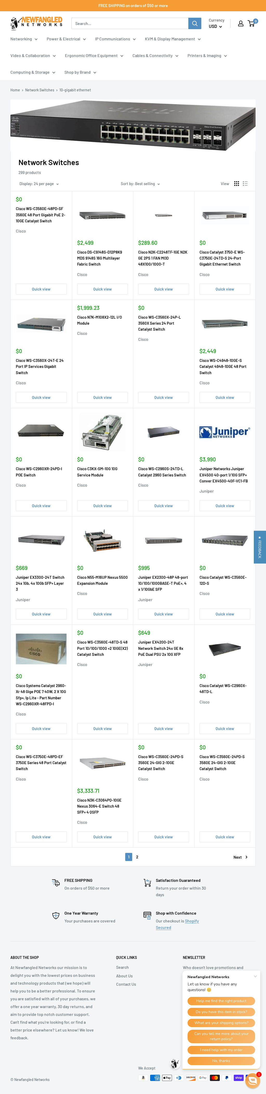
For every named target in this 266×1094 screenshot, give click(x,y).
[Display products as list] (245, 183)
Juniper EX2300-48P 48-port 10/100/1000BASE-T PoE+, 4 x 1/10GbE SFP (163, 583)
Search (122, 967)
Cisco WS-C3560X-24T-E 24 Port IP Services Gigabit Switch (40, 366)
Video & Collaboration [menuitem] (30, 55)
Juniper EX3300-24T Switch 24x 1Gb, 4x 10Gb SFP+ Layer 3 (40, 583)
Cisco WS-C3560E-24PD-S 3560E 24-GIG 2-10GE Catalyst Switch (160, 762)
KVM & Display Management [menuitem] (170, 38)
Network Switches (39, 90)
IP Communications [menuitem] (112, 38)
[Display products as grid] (236, 183)
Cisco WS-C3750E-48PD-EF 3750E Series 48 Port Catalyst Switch (41, 762)
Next (238, 857)
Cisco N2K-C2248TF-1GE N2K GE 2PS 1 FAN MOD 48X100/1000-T (162, 258)
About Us (124, 975)
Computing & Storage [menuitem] (30, 72)
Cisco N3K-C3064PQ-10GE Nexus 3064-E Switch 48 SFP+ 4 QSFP (99, 806)
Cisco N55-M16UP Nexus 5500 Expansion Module (102, 580)
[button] (260, 547)
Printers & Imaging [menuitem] (204, 55)
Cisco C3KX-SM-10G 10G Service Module (97, 471)
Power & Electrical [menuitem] (63, 38)
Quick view (41, 289)
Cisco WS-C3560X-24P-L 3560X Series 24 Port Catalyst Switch (159, 323)
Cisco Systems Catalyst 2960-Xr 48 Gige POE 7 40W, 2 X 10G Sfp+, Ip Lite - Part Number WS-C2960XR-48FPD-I (41, 694)
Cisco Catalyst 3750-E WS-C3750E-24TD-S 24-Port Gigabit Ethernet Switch (222, 258)
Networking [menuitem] (21, 38)
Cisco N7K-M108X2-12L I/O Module (99, 320)
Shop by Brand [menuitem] (77, 72)
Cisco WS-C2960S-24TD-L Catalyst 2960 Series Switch (162, 471)
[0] (251, 23)
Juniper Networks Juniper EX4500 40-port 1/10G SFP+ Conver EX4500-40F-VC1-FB (224, 474)
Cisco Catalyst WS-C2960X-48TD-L (223, 688)
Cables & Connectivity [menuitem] (152, 55)
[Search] (194, 23)
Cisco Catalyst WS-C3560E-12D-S (223, 580)
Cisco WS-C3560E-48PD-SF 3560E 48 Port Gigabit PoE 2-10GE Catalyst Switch (40, 214)
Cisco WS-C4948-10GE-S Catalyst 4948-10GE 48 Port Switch (223, 366)
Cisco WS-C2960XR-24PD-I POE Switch (39, 471)
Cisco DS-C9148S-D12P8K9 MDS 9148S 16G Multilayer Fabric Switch (99, 258)
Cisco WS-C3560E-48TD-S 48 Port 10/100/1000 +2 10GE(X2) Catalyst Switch (102, 648)
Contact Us (126, 984)
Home (15, 90)
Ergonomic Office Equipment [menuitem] (91, 55)
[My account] (240, 23)
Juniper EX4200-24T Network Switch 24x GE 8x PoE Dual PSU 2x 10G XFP (160, 648)
